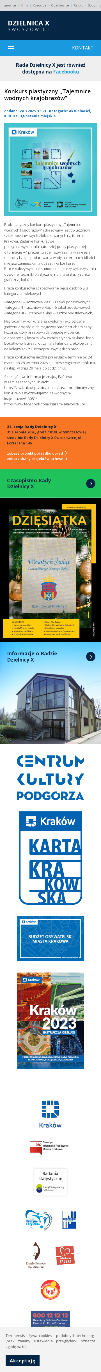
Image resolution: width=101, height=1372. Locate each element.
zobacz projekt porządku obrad (35, 453)
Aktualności (79, 111)
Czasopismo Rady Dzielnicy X (29, 483)
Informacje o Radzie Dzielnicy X (32, 656)
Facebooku (66, 71)
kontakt (83, 48)
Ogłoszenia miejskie (37, 116)
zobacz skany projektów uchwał (35, 458)
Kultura (11, 116)
